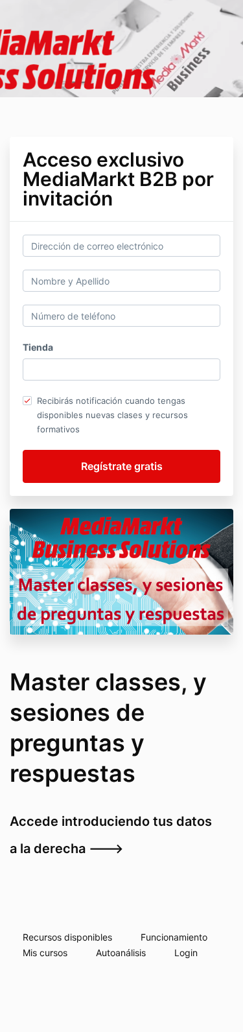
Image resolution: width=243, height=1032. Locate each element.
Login (186, 952)
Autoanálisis (121, 952)
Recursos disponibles (67, 937)
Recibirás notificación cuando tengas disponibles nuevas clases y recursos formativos (112, 414)
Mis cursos (45, 952)
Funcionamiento (174, 937)
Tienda (38, 347)
